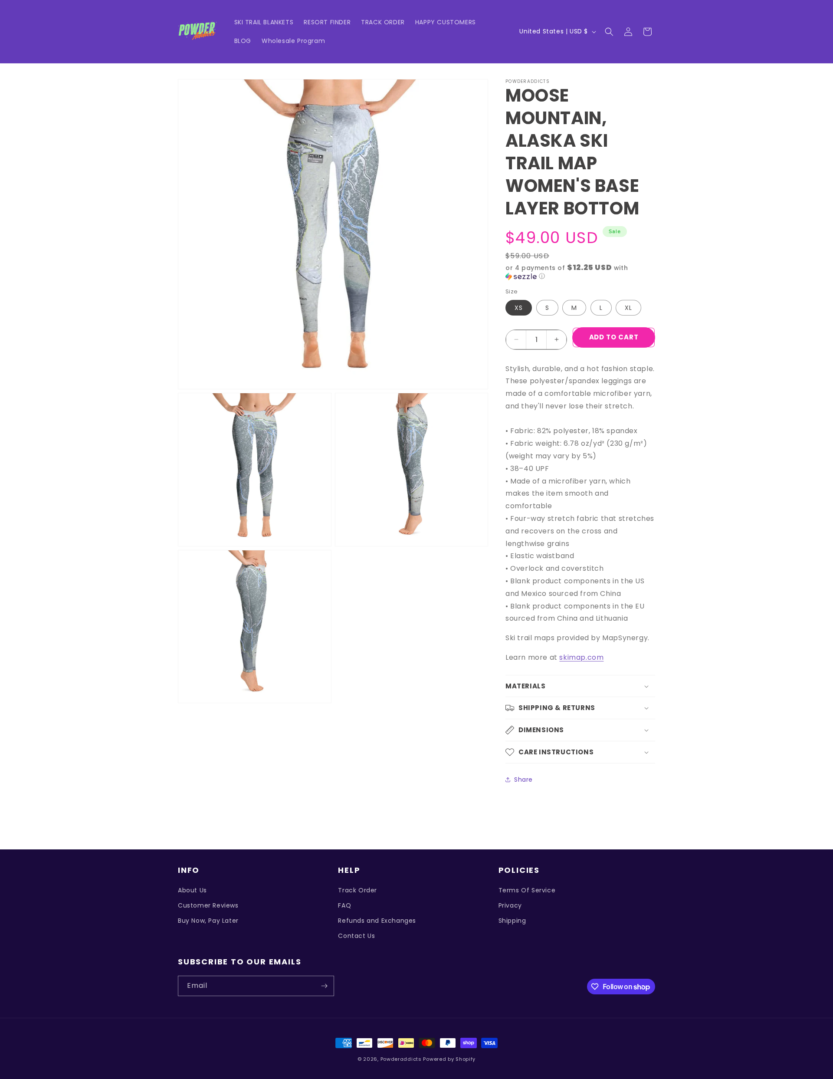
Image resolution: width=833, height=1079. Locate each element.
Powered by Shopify (449, 1059)
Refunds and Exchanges (377, 920)
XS (519, 307)
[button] (609, 31)
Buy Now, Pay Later (208, 920)
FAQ (344, 905)
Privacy (510, 905)
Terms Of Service (527, 890)
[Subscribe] (324, 986)
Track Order (357, 890)
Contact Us (356, 935)
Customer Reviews (208, 905)
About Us (192, 890)
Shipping (512, 920)
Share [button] (523, 779)
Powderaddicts (401, 1059)
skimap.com (581, 657)
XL (628, 307)
